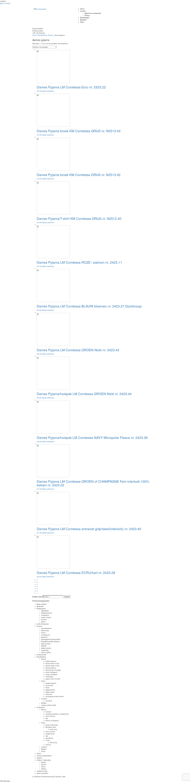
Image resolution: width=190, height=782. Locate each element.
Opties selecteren (48, 91)
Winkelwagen (84, 17)
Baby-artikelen (42, 604)
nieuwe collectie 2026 (48, 705)
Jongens (44, 698)
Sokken (43, 769)
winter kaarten (46, 652)
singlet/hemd (50, 734)
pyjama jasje (50, 692)
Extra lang (53, 742)
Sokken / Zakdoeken (44, 760)
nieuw (43, 751)
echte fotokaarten (43, 624)
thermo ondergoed (52, 720)
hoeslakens (45, 615)
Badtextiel (40, 606)
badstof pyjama (51, 661)
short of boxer (50, 716)
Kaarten (39, 626)
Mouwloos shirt (51, 727)
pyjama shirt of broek (53, 679)
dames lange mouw (52, 666)
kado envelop (45, 644)
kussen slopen (46, 617)
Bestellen (83, 20)
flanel (47, 687)
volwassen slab (42, 771)
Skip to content (5, 3)
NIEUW (43, 646)
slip (47, 718)
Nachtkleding (42, 35)
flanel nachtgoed (51, 672)
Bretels (43, 762)
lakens (43, 622)
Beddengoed (41, 608)
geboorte (44, 637)
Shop (82, 22)
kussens (44, 619)
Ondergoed (41, 707)
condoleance (45, 635)
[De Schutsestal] (40, 9)
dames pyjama (51, 668)
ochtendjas (49, 676)
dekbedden (45, 611)
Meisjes (43, 703)
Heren (43, 681)
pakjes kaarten (46, 648)
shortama (49, 694)
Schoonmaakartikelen (44, 756)
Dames (50, 35)
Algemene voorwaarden (93, 13)
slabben (39, 758)
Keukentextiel (41, 655)
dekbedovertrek (46, 613)
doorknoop (49, 685)
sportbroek (49, 738)
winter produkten (42, 773)
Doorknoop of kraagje (53, 670)
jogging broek (50, 690)
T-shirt (48, 740)
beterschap (45, 630)
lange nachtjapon (52, 674)
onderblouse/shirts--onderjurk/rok (57, 714)
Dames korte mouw (52, 663)
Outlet (39, 753)
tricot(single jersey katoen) (55, 696)
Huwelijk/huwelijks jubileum (50, 641)
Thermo (48, 745)
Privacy (87, 15)
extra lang (53, 729)
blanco (43, 633)
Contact (83, 11)
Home (82, 9)
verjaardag (45, 650)
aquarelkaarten (46, 628)
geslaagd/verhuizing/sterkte (50, 639)
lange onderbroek (52, 725)
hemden (48, 712)
